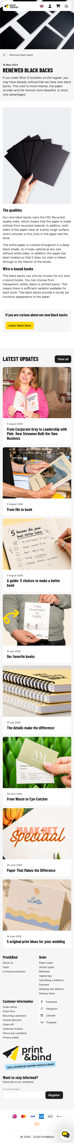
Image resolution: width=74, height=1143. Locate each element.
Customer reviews (13, 1028)
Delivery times (47, 993)
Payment (44, 984)
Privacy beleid (11, 1037)
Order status (10, 1006)
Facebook (51, 1001)
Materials (44, 971)
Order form (9, 1011)
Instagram (51, 1008)
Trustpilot (51, 1022)
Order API (8, 1024)
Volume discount (12, 1019)
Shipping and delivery (51, 988)
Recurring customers (14, 1015)
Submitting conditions (51, 980)
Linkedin (50, 1015)
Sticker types (46, 967)
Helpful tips (45, 975)
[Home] (4, 55)
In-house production (14, 971)
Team (6, 967)
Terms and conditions (15, 1033)
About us (8, 962)
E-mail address (11, 1089)
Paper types (46, 962)
